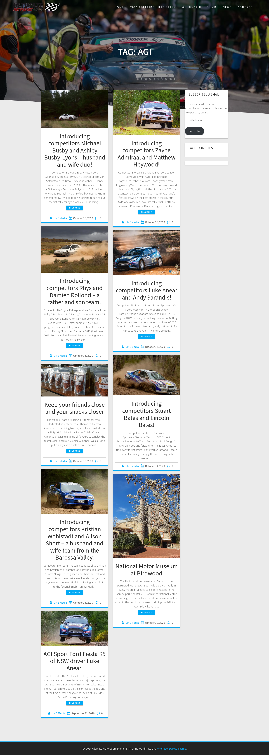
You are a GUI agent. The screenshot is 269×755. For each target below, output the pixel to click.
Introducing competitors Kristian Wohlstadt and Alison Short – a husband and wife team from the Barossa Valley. (74, 539)
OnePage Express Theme (171, 748)
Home (119, 7)
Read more (74, 208)
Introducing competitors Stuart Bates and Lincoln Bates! (146, 414)
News (227, 7)
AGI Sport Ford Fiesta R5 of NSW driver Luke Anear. (74, 661)
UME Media (60, 218)
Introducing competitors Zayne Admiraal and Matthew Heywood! (146, 153)
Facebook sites (201, 148)
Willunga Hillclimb (199, 7)
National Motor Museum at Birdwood (146, 569)
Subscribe (194, 131)
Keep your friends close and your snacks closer (74, 408)
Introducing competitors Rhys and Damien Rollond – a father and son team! (75, 291)
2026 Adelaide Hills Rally (152, 7)
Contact (245, 7)
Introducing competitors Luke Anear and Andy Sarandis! (146, 290)
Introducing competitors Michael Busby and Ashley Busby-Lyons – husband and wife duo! (74, 150)
